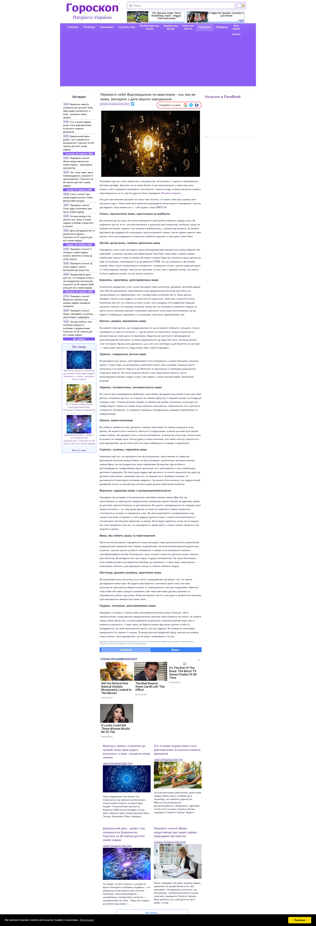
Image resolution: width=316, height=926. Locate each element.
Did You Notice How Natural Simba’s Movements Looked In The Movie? (116, 688)
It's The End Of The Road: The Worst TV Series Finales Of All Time (183, 672)
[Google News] (185, 105)
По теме (79, 346)
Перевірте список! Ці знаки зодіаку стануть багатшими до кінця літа (77, 266)
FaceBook (126, 649)
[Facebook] (196, 105)
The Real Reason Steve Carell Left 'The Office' (150, 687)
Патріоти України (171, 193)
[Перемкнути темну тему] (241, 5)
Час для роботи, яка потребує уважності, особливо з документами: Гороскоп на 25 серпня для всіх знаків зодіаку (77, 328)
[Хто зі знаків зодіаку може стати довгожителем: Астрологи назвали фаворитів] (79, 393)
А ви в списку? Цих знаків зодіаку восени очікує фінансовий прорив (78, 197)
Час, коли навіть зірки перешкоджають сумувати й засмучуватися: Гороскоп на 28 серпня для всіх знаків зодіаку (78, 179)
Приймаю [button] (299, 920)
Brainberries (107, 697)
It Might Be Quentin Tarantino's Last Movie (226, 14)
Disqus (175, 649)
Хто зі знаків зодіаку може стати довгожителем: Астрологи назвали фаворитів (77, 126)
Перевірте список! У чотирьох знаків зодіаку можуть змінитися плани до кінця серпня (77, 253)
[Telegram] (191, 105)
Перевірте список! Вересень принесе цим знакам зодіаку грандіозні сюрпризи (76, 301)
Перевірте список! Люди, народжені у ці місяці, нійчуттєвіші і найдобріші (78, 314)
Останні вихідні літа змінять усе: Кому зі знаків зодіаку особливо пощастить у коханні (78, 221)
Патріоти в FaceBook (223, 96)
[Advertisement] (158, 63)
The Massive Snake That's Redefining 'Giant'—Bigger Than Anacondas (166, 15)
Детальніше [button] (87, 920)
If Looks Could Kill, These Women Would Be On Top (115, 729)
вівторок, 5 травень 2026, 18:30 (114, 104)
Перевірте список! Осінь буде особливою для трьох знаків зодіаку (77, 208)
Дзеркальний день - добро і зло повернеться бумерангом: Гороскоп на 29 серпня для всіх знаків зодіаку (78, 142)
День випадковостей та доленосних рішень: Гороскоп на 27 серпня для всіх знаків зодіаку (79, 235)
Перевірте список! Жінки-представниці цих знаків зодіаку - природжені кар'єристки (77, 162)
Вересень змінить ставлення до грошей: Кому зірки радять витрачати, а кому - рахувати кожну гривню (78, 110)
